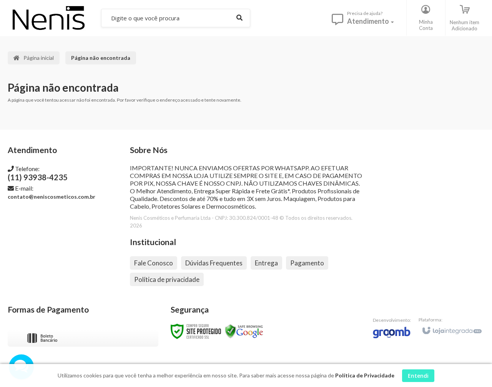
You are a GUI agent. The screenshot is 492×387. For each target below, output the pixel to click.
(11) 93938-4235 (38, 173)
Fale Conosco (153, 263)
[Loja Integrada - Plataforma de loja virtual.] (451, 327)
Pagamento (307, 263)
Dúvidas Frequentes (214, 263)
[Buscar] (239, 17)
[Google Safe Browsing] (244, 331)
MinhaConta (426, 25)
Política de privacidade (166, 279)
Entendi (418, 375)
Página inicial (38, 57)
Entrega (266, 263)
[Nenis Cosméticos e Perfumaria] (48, 18)
